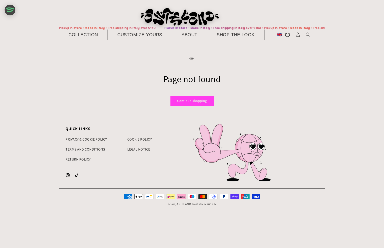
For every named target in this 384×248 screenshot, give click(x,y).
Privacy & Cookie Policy (86, 139)
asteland (183, 204)
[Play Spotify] (10, 10)
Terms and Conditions (85, 149)
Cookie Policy (139, 139)
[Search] (308, 35)
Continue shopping (192, 101)
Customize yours (139, 34)
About (189, 34)
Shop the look (236, 34)
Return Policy (78, 159)
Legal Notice (138, 149)
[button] (83, 35)
